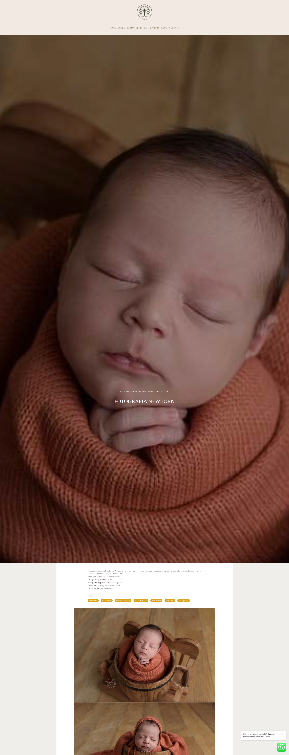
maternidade (141, 600)
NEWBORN (154, 28)
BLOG (164, 28)
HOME (113, 28)
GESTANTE (141, 28)
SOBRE (121, 28)
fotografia (183, 600)
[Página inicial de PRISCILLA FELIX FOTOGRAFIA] (144, 12)
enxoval (170, 600)
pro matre (156, 600)
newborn (93, 600)
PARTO (130, 28)
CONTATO (174, 28)
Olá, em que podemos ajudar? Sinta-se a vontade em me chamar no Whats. (259, 735)
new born (106, 600)
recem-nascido (123, 600)
